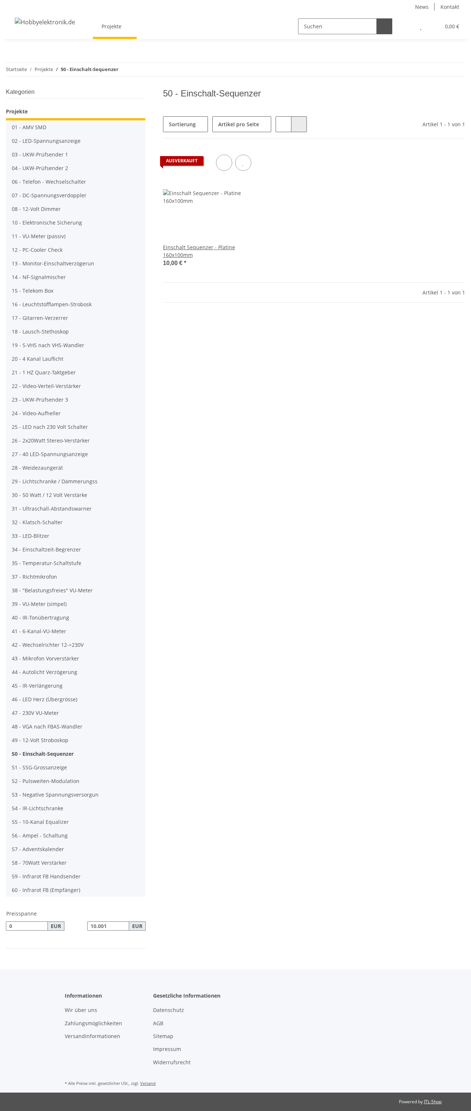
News (422, 6)
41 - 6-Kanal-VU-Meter (39, 631)
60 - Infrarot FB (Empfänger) (46, 889)
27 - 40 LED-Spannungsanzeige (50, 454)
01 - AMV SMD (29, 127)
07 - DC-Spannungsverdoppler (49, 195)
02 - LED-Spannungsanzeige (46, 140)
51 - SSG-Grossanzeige (39, 767)
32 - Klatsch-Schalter (37, 522)
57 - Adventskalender (38, 849)
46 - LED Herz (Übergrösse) (44, 699)
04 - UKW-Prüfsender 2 (40, 168)
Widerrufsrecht (172, 1062)
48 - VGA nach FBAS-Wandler (47, 726)
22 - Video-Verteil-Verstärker (46, 385)
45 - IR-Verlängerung (37, 685)
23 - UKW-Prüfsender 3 (40, 399)
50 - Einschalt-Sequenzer (43, 753)
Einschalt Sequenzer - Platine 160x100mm (199, 251)
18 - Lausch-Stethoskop (40, 331)
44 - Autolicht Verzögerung (44, 672)
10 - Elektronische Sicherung (47, 222)
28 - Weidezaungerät (37, 467)
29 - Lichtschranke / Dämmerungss (55, 481)
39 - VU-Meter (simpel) (39, 603)
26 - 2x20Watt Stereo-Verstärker (51, 440)
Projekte (17, 111)
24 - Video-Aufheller (36, 413)
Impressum (167, 1048)
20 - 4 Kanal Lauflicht (37, 358)
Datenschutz (168, 1009)
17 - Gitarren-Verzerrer (40, 317)
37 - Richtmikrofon (34, 576)
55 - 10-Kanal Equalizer (40, 821)
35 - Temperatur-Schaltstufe (46, 563)
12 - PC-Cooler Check (37, 249)
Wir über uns (81, 1009)
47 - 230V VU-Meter (35, 712)
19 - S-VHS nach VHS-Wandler (48, 345)
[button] (406, 26)
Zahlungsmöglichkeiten (93, 1023)
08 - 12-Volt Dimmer (36, 208)
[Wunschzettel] (421, 26)
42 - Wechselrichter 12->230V (48, 644)
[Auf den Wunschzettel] (243, 163)
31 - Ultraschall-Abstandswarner (52, 508)
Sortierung (182, 124)
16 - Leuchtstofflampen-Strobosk (52, 304)
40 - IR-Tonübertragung (40, 617)
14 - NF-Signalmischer (39, 277)
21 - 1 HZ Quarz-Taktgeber (44, 372)
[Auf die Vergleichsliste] (224, 163)
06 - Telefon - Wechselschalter (49, 181)
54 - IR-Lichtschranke (37, 808)
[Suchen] (384, 26)
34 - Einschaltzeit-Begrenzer (46, 549)
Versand (148, 1083)
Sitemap (163, 1036)
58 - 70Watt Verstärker (39, 862)
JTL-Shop (433, 1101)
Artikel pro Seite (238, 124)
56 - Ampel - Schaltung (40, 835)
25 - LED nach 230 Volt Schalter (50, 426)
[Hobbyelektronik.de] (45, 22)
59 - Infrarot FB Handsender (46, 876)
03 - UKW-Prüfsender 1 (40, 154)
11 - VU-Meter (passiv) (38, 236)
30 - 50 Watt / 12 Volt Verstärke (49, 494)
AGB (158, 1023)
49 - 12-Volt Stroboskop (40, 740)
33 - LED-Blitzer (30, 535)
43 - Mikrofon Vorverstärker (45, 658)
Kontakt (449, 6)
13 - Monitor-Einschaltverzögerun (53, 263)
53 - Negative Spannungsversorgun (55, 794)
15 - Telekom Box (32, 290)
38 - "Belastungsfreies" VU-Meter (52, 590)
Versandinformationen (92, 1036)
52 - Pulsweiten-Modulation (45, 780)
